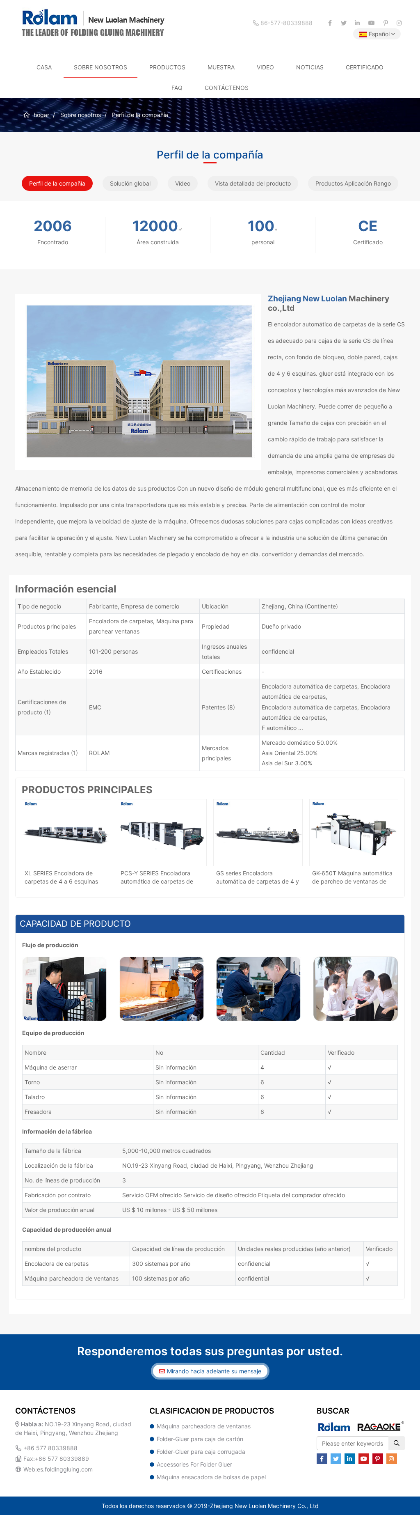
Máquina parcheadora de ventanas (204, 1426)
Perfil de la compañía (57, 183)
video (265, 67)
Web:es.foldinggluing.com (58, 1469)
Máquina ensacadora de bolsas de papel (211, 1477)
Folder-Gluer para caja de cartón (200, 1438)
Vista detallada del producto (253, 183)
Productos (167, 67)
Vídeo (182, 183)
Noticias (310, 67)
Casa (44, 67)
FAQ (177, 87)
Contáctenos (227, 87)
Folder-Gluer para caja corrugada (201, 1451)
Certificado (364, 67)
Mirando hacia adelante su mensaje (214, 1371)
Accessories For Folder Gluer (194, 1464)
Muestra (221, 67)
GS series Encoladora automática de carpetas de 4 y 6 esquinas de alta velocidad (257, 881)
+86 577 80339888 (50, 1447)
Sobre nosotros (100, 67)
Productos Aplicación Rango (353, 183)
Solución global (130, 183)
